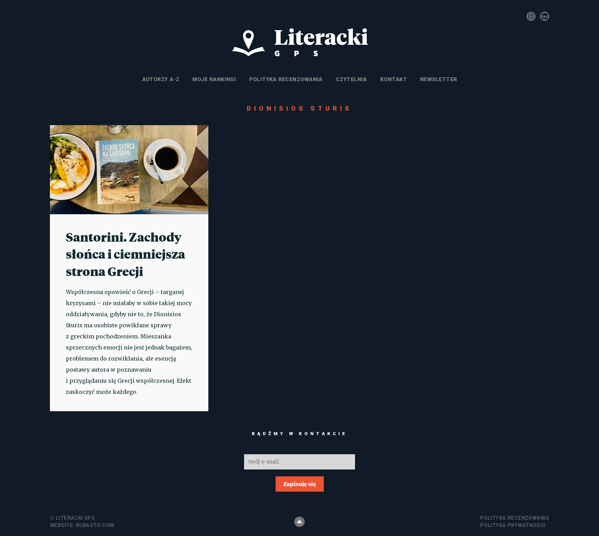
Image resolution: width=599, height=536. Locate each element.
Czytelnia (351, 79)
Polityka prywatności (512, 525)
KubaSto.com (95, 525)
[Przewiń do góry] (299, 522)
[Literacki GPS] (299, 42)
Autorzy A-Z (161, 79)
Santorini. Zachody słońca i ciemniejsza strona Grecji (125, 253)
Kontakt (393, 79)
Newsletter (438, 79)
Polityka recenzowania (286, 79)
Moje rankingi (214, 79)
